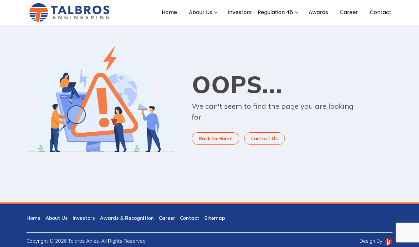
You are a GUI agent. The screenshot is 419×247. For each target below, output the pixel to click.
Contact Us (264, 138)
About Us (57, 218)
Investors (84, 218)
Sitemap (214, 218)
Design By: (372, 241)
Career (167, 218)
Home (34, 218)
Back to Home (215, 138)
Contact (189, 218)
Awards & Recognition (127, 218)
